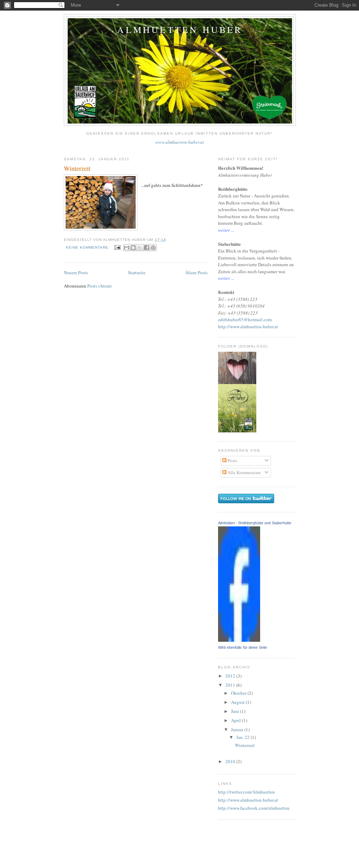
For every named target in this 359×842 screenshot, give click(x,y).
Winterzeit (77, 168)
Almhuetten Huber (179, 29)
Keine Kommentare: (88, 247)
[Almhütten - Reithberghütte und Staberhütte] (239, 640)
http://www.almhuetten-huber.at (248, 326)
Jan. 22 (243, 737)
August (238, 702)
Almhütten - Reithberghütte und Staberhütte (254, 523)
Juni (235, 711)
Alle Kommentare (243, 472)
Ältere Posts (196, 272)
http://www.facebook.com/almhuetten (254, 808)
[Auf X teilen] (139, 247)
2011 (230, 685)
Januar (237, 729)
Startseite (136, 272)
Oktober (239, 693)
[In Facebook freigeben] (146, 247)
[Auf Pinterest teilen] (153, 247)
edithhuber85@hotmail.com (245, 319)
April (236, 720)
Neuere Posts (76, 272)
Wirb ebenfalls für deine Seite (242, 647)
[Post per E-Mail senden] (117, 247)
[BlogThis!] (133, 247)
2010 (230, 761)
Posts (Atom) (99, 286)
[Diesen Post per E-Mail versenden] (126, 247)
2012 (230, 676)
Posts (231, 460)
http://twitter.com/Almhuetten (246, 792)
